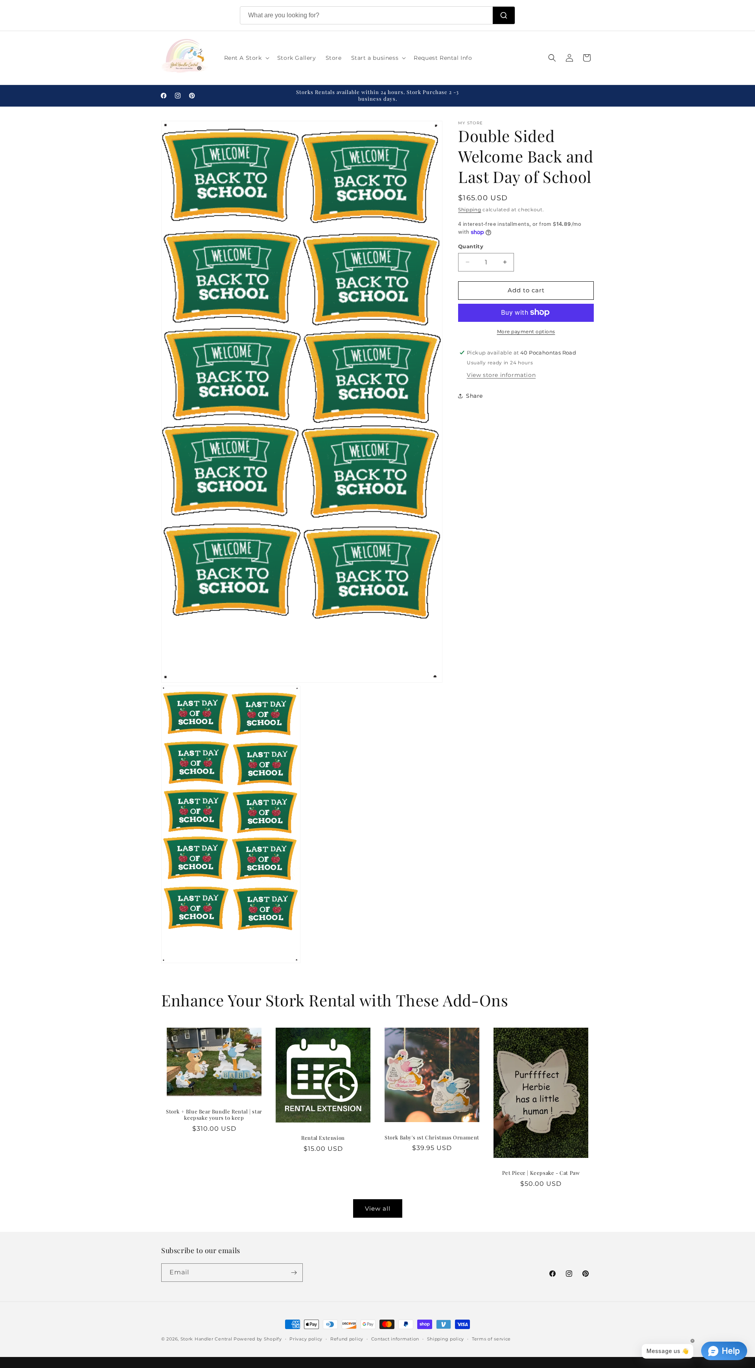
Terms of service (491, 1339)
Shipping (469, 209)
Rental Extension (323, 1138)
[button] (246, 58)
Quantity (470, 246)
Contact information (395, 1339)
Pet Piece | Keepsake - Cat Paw (541, 1173)
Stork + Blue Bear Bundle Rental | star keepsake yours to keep (214, 1114)
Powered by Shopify (258, 1339)
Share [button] (474, 395)
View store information (501, 374)
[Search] (504, 15)
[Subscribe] (293, 1272)
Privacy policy (305, 1339)
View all (377, 1208)
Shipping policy (445, 1339)
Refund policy (346, 1339)
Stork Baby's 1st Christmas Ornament (432, 1137)
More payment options (526, 331)
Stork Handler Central (206, 1339)
